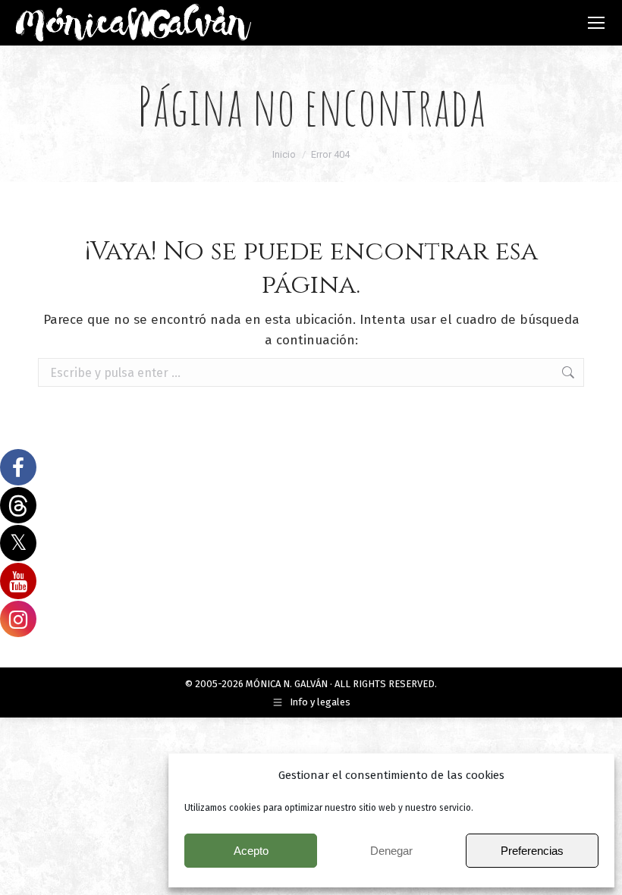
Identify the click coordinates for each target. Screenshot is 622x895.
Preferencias (532, 850)
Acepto (251, 850)
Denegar (391, 850)
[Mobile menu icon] (596, 22)
